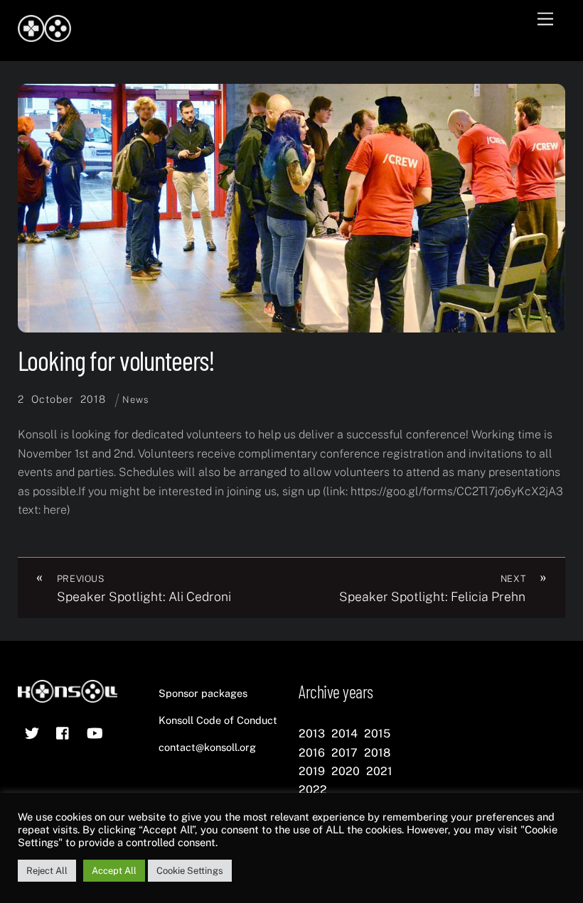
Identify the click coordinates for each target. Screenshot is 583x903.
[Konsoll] (44, 35)
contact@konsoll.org (207, 747)
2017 (344, 752)
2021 (379, 771)
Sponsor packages (203, 693)
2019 (312, 771)
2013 (312, 733)
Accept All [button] (114, 870)
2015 (377, 733)
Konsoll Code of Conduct (218, 720)
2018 (377, 752)
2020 (345, 771)
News (135, 399)
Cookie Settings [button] (189, 870)
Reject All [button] (47, 870)
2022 (313, 789)
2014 (344, 733)
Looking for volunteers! (116, 360)
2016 (312, 752)
